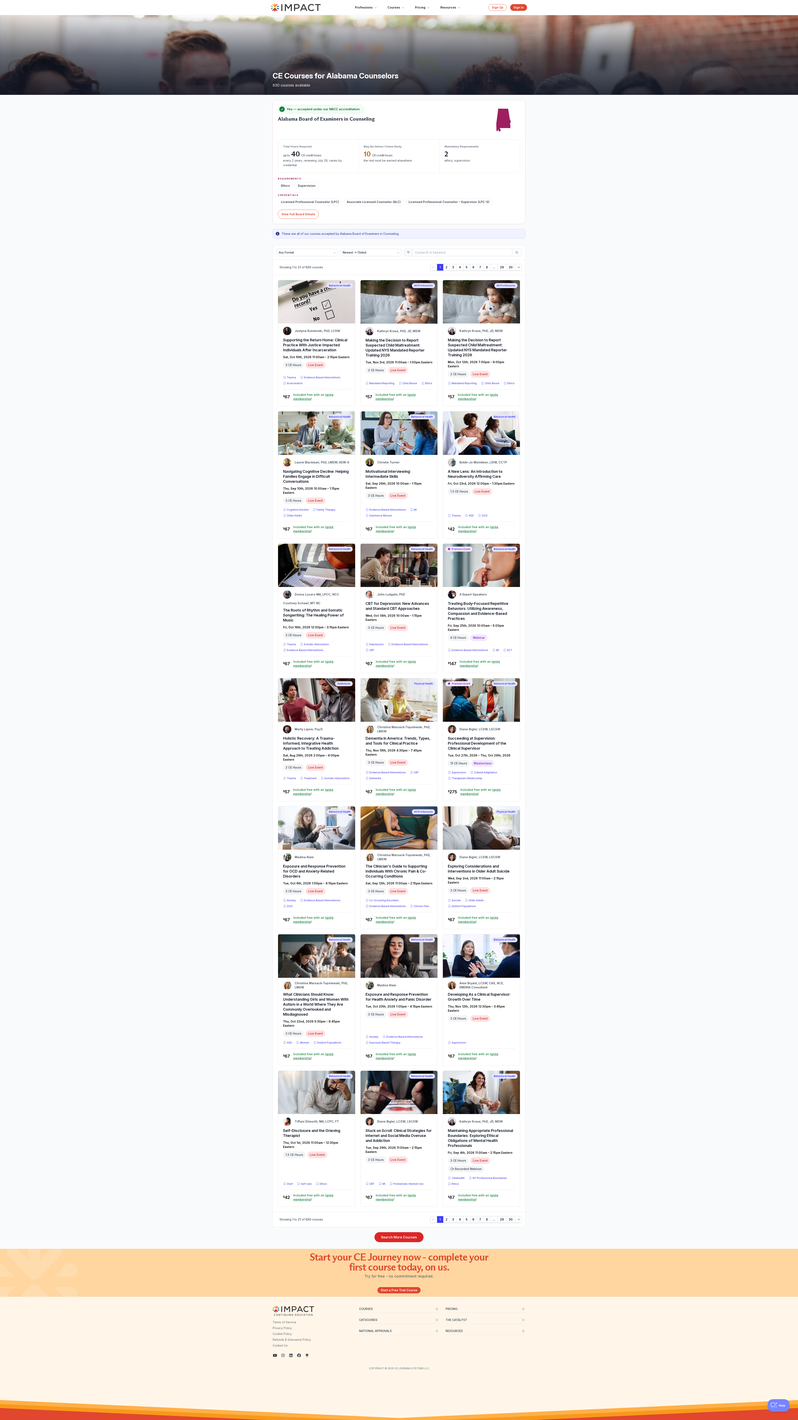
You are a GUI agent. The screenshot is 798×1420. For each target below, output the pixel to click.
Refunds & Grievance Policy (292, 1339)
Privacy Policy (282, 1328)
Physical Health (423, 683)
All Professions (423, 285)
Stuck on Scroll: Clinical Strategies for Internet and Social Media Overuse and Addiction (399, 1135)
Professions (364, 7)
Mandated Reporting (381, 383)
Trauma (291, 377)
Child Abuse (409, 383)
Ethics (428, 383)
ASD (472, 515)
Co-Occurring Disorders (384, 900)
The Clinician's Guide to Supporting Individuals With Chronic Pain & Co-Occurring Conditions (396, 871)
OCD (485, 515)
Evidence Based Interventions (322, 377)
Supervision (459, 772)
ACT (510, 650)
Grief (290, 1183)
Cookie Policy (282, 1334)
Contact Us (280, 1345)
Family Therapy (325, 509)
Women (304, 1042)
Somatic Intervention (316, 644)
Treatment (310, 778)
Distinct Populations (464, 906)
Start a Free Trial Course (399, 1290)
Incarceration (295, 383)
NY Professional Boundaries (490, 1178)
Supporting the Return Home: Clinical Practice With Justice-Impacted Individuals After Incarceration (315, 345)
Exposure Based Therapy (384, 1042)
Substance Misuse (380, 515)
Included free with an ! (313, 397)
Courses (394, 7)
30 (511, 267)
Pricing (420, 7)
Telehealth (458, 1178)
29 (502, 267)
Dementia (375, 778)
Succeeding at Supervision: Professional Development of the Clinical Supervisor (477, 743)
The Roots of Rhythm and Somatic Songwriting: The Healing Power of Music (313, 615)
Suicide (456, 900)
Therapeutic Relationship (467, 778)
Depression (376, 644)
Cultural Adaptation (485, 772)
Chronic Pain (421, 906)
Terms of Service (284, 1322)
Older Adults (294, 515)
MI (416, 509)
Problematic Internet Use (408, 1183)
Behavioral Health (340, 285)
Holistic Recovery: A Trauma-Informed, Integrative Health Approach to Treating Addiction (311, 743)
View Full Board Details (298, 214)
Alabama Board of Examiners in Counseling (326, 119)
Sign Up (497, 7)
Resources (448, 7)
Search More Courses (399, 1237)
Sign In (519, 7)
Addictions (344, 683)
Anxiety (291, 900)
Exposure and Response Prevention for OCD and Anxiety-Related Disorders (314, 871)
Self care (306, 1183)
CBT (372, 650)
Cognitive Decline (298, 509)
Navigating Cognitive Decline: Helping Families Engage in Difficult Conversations (316, 476)
